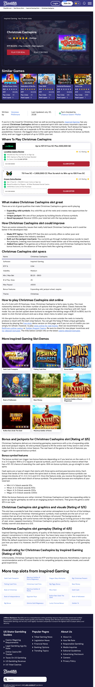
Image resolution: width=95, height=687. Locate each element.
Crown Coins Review (12, 179)
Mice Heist (53, 590)
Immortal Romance (64, 86)
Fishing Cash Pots (10, 584)
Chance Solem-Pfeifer (71, 114)
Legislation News (41, 640)
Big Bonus (7, 603)
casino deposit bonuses (69, 330)
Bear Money (76, 584)
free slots (27, 323)
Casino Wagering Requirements (13, 641)
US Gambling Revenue (16, 661)
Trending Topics (41, 651)
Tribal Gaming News (43, 637)
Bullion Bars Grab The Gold (56, 596)
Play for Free (16, 358)
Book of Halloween (78, 597)
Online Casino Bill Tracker (13, 653)
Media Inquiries (70, 647)
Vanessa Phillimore (15, 113)
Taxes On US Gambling (16, 658)
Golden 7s (75, 603)
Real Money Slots (19, 8)
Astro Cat (78, 86)
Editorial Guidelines (72, 651)
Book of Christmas (10, 590)
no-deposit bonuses (11, 330)
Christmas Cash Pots (34, 584)
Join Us (67, 3)
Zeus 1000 (42, 86)
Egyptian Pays (32, 597)
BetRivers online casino (12, 328)
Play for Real (16, 352)
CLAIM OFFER (68, 164)
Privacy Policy (69, 661)
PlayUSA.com (7, 8)
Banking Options (41, 647)
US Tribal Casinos (13, 664)
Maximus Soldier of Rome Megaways (33, 578)
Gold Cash (75, 590)
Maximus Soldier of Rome (33, 590)
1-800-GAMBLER (29, 685)
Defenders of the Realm (29, 86)
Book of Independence (12, 597)
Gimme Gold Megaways (35, 603)
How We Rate (69, 640)
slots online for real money (46, 325)
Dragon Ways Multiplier (57, 578)
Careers (66, 657)
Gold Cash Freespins (11, 578)
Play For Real (18, 52)
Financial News (41, 644)
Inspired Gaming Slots (32, 8)
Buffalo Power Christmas (11, 86)
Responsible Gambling (73, 644)
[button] (89, 3)
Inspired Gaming (72, 122)
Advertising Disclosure (73, 654)
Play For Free (41, 52)
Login (55, 3)
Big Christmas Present (79, 578)
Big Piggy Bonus (54, 584)
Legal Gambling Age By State (16, 647)
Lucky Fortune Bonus (56, 603)
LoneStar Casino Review (14, 152)
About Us (67, 637)
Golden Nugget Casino (36, 328)
